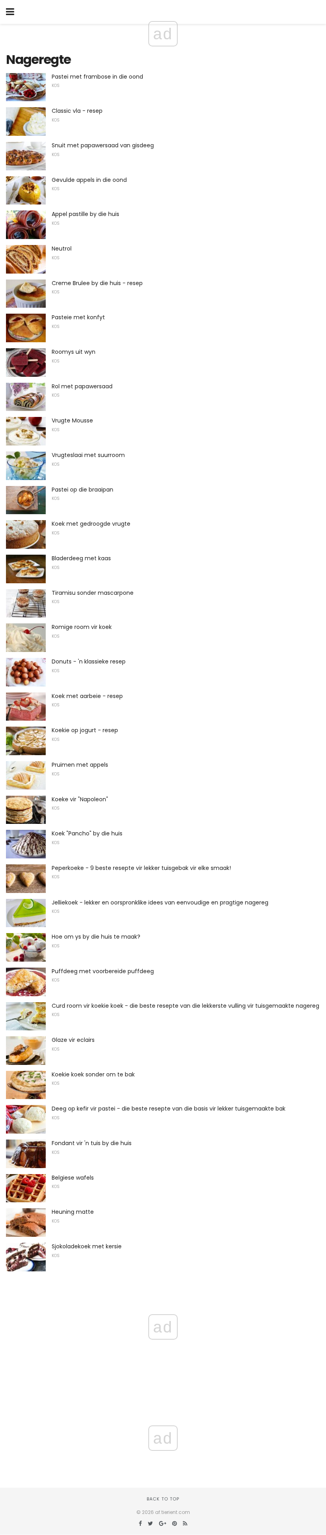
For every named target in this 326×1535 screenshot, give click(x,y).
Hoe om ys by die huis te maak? (96, 937)
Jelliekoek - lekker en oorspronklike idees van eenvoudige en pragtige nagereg (160, 902)
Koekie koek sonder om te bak (93, 1074)
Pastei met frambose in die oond (97, 77)
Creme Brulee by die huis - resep (97, 283)
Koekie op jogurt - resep (85, 730)
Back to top (163, 1499)
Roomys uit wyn (73, 352)
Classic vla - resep (77, 111)
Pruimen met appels (80, 765)
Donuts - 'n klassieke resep (89, 661)
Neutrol (62, 249)
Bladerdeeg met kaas (81, 558)
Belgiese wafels (73, 1178)
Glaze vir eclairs (73, 1040)
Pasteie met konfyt (78, 317)
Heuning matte (73, 1212)
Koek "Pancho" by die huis (87, 833)
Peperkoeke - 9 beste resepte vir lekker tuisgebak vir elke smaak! (141, 868)
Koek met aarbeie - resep (87, 696)
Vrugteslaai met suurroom (88, 455)
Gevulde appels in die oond (89, 180)
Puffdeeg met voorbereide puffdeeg (103, 971)
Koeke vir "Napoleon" (80, 799)
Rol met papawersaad (82, 386)
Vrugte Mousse (72, 420)
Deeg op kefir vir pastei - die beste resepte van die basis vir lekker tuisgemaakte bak (168, 1109)
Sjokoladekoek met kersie (87, 1246)
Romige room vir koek (82, 627)
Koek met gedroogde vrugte (91, 524)
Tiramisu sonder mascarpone (93, 593)
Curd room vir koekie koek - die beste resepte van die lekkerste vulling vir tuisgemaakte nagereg (185, 1006)
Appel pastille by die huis (85, 214)
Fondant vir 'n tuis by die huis (92, 1143)
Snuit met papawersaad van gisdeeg (103, 145)
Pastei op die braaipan (82, 490)
